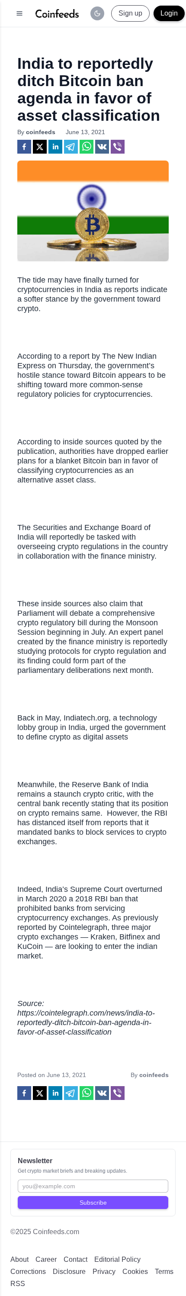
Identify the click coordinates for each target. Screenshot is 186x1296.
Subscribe (93, 1202)
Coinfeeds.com (56, 1231)
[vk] (102, 147)
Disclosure (69, 1271)
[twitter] (40, 147)
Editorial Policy (117, 1259)
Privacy (104, 1271)
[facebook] (24, 147)
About (19, 1259)
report (79, 356)
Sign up (130, 13)
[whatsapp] (86, 147)
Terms (164, 1271)
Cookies (135, 1271)
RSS (17, 1283)
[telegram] (71, 147)
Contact (75, 1259)
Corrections (28, 1271)
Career (46, 1259)
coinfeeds (40, 132)
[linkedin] (55, 147)
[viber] (118, 147)
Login (169, 13)
